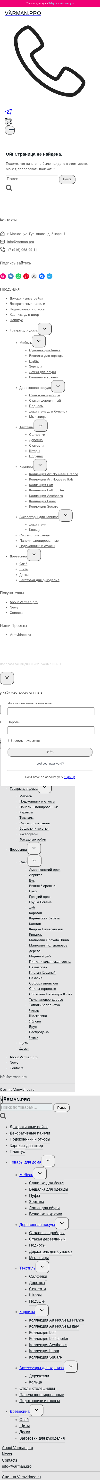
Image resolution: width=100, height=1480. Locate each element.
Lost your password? (50, 763)
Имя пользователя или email (30, 703)
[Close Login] (7, 678)
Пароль (13, 722)
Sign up (69, 777)
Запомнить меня (26, 741)
